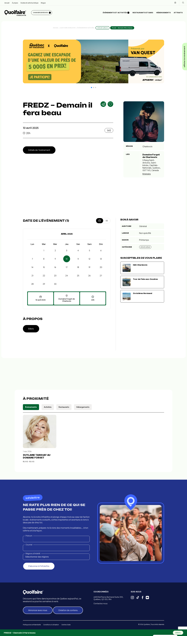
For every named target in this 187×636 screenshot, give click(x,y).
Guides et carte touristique (29, 3)
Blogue (43, 3)
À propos (15, 3)
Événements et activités (85, 28)
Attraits (178, 13)
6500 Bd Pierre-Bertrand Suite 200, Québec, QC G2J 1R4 (108, 598)
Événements (31, 407)
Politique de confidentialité (32, 625)
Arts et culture (145, 247)
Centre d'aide (65, 625)
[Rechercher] (183, 2)
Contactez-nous (100, 603)
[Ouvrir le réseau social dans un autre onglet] (132, 598)
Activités (48, 407)
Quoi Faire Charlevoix (67, 28)
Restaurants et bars (143, 13)
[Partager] (103, 104)
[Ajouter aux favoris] (110, 104)
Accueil (6, 3)
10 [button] (67, 259)
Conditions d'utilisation (51, 625)
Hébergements (163, 13)
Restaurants (64, 407)
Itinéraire (146, 174)
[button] (91, 87)
